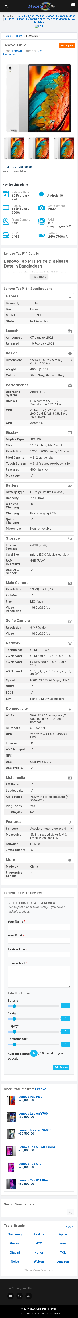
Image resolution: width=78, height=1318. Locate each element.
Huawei (15, 1243)
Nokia (15, 1261)
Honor (38, 1252)
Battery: (13, 1000)
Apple (63, 1234)
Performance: (18, 1038)
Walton (39, 1261)
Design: (13, 1013)
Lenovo (40, 1089)
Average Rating (19, 1053)
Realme (39, 1234)
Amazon (63, 1261)
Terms (57, 1313)
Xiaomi (15, 1252)
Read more (39, 276)
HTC (39, 1243)
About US (47, 1313)
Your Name (16, 921)
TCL (63, 1252)
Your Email (16, 935)
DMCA (35, 1313)
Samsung (15, 1234)
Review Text (17, 963)
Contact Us (24, 1313)
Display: (13, 1026)
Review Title (17, 949)
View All (70, 1227)
